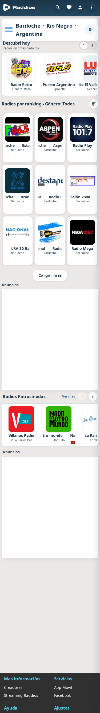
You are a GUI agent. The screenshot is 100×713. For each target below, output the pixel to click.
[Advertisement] (50, 338)
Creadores (13, 687)
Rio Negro (59, 26)
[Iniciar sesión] (80, 7)
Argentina (29, 34)
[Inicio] (19, 7)
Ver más (68, 396)
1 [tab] (84, 45)
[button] (58, 7)
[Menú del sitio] (91, 7)
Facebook (62, 695)
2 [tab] (92, 45)
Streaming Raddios (21, 695)
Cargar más (50, 275)
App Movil (63, 687)
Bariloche (28, 26)
